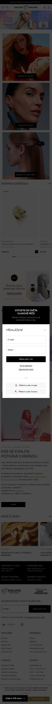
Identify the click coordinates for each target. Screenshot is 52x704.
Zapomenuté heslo (26, 369)
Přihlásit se (26, 359)
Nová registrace (26, 366)
